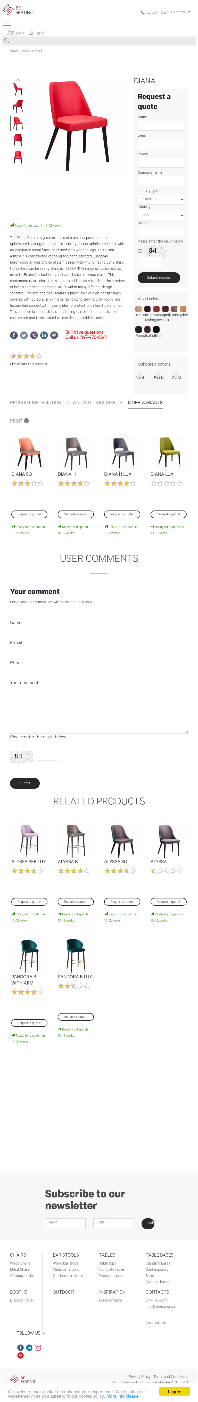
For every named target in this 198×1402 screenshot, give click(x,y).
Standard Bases (158, 1264)
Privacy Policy (140, 1377)
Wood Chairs (32, 52)
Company (179, 13)
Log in (39, 33)
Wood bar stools (66, 1264)
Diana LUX (162, 475)
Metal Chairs (20, 1270)
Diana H (67, 475)
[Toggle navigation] (7, 23)
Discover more (21, 1301)
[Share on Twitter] (25, 338)
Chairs (14, 52)
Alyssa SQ (115, 862)
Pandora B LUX (75, 977)
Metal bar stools (65, 1270)
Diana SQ (21, 475)
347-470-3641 (156, 14)
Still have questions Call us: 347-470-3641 (86, 335)
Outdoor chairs (22, 1276)
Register (18, 33)
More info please (122, 1395)
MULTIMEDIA (109, 403)
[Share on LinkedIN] (45, 338)
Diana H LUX (117, 475)
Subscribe (151, 1224)
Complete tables (112, 1270)
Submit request (159, 278)
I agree (174, 1391)
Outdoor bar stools (68, 1276)
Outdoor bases (157, 1282)
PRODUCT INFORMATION (35, 403)
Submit (24, 784)
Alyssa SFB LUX (28, 862)
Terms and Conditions (170, 1377)
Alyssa (159, 862)
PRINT (17, 421)
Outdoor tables (111, 1276)
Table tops (107, 1264)
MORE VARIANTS (145, 403)
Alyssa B (68, 862)
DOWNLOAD (78, 403)
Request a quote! (29, 515)
